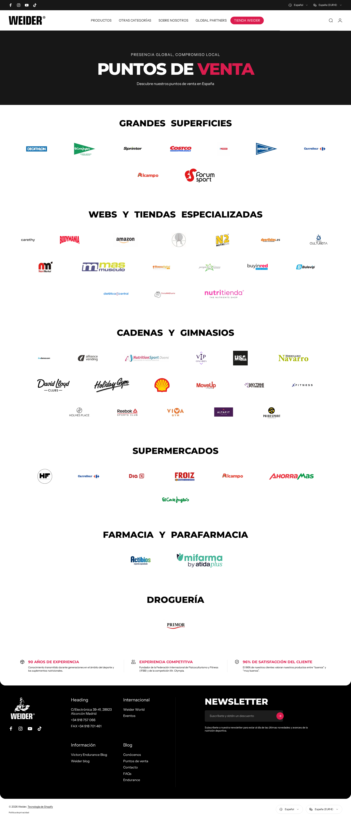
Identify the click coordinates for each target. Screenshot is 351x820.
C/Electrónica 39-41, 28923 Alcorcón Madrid (91, 712)
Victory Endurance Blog (89, 755)
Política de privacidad (19, 812)
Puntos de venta (135, 761)
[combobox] (298, 5)
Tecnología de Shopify (40, 806)
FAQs (127, 774)
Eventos (129, 716)
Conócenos (132, 755)
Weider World (134, 710)
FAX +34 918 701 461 (86, 726)
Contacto (130, 767)
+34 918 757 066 (83, 720)
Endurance (131, 780)
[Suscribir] (280, 716)
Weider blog (80, 761)
